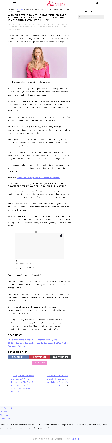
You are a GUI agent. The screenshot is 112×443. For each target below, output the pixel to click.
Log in (75, 439)
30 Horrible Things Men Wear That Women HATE (39, 178)
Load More (39, 363)
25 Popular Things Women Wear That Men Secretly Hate (33, 340)
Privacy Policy (6, 408)
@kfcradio (19, 261)
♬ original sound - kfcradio (25, 268)
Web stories (5, 419)
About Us (4, 415)
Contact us (4, 411)
